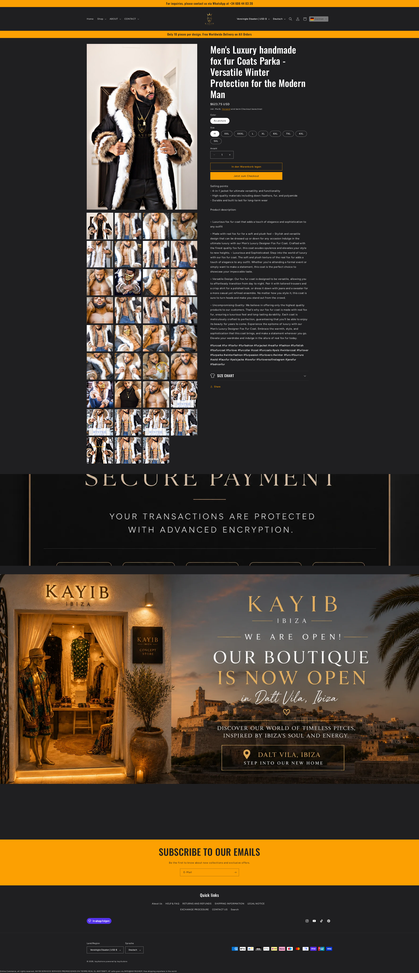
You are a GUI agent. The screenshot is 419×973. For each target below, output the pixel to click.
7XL (288, 133)
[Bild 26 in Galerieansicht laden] (128, 394)
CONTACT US (220, 909)
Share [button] (217, 386)
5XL (216, 141)
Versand (226, 109)
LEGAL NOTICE (256, 903)
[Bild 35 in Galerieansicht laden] (156, 450)
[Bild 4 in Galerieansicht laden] (184, 226)
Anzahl (213, 148)
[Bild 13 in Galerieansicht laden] (100, 310)
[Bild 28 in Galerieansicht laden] (184, 394)
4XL (301, 133)
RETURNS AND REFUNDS (196, 903)
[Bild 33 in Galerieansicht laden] (100, 450)
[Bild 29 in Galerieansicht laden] (100, 422)
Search (235, 909)
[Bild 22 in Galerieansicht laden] (128, 366)
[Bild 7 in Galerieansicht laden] (156, 254)
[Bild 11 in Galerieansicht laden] (156, 282)
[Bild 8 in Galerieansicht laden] (184, 254)
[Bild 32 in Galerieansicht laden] (184, 422)
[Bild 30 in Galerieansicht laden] (128, 422)
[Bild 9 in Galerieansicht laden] (100, 282)
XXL (226, 133)
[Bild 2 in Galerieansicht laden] (128, 226)
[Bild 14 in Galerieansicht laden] (128, 310)
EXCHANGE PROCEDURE (194, 909)
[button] (101, 19)
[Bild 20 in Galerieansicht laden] (184, 338)
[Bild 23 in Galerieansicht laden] (156, 366)
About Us (157, 903)
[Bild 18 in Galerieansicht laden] (128, 338)
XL (263, 133)
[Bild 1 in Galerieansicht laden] (100, 226)
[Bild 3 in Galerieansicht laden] (156, 226)
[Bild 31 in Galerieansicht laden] (156, 422)
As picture (220, 120)
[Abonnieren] (235, 872)
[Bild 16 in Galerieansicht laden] (184, 310)
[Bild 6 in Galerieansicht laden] (128, 254)
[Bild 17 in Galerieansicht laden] (100, 338)
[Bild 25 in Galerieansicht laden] (100, 394)
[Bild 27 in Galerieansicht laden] (156, 394)
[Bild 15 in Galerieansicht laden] (156, 310)
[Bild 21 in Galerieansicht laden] (100, 366)
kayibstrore (100, 962)
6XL (275, 133)
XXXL (240, 133)
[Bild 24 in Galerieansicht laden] (184, 366)
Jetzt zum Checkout (246, 175)
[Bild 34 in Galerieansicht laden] (128, 450)
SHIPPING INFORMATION (229, 903)
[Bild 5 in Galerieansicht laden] (100, 254)
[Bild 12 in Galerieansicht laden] (184, 282)
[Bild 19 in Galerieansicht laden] (156, 338)
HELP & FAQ (172, 903)
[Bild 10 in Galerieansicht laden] (128, 282)
